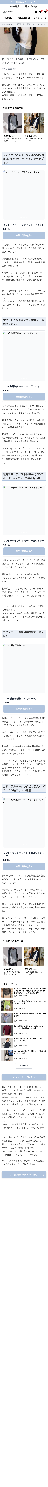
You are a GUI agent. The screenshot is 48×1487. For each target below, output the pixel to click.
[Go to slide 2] (21, 217)
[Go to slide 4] (24, 217)
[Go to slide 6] (27, 217)
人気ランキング (40, 18)
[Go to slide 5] (26, 217)
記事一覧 (20, 24)
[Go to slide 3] (23, 217)
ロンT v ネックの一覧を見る (23, 1077)
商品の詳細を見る (24, 235)
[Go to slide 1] (20, 217)
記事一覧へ (26, 1065)
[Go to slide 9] (30, 690)
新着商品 (8, 18)
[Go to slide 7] (27, 690)
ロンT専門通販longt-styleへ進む (22, 1175)
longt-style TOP (8, 24)
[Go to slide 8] (28, 690)
